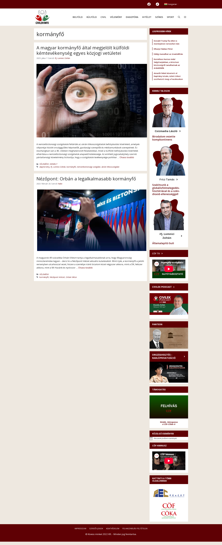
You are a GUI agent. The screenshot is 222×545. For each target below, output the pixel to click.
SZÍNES (159, 17)
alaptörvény (44, 167)
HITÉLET (146, 17)
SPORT (170, 17)
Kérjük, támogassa (169, 422)
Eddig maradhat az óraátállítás (168, 54)
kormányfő (71, 167)
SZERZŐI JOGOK (96, 528)
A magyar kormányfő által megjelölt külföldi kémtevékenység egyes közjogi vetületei (82, 50)
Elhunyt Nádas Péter (163, 49)
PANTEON (157, 324)
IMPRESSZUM (80, 528)
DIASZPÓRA (132, 17)
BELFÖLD (78, 17)
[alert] (169, 438)
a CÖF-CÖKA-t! (168, 424)
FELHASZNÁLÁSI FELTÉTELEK (134, 528)
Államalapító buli (163, 243)
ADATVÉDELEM (112, 528)
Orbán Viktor (71, 277)
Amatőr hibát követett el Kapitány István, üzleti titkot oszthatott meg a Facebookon (168, 76)
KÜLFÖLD (91, 17)
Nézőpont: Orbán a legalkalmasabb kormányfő (86, 179)
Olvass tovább (127, 157)
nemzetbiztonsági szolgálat (88, 167)
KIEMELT (54, 164)
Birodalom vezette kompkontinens (163, 138)
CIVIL (103, 17)
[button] (179, 17)
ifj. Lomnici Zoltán (58, 167)
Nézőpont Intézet (57, 277)
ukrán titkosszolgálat (110, 167)
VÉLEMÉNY (116, 17)
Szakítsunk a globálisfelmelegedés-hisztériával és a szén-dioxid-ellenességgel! (166, 189)
